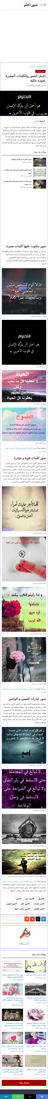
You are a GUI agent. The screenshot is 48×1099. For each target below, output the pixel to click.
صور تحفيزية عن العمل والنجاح (21, 159)
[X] (38, 919)
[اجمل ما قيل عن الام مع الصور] (35, 966)
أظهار (36, 121)
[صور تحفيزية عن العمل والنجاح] (39, 162)
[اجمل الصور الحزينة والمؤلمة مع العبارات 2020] (35, 989)
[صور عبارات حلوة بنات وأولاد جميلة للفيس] (35, 1061)
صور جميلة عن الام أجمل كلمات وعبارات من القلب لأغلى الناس (12, 1000)
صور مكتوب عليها (21, 909)
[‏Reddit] (26, 919)
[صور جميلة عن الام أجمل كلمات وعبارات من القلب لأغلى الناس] (12, 989)
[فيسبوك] (43, 919)
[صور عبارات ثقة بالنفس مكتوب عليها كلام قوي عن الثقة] (12, 966)
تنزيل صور (29, 898)
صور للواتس (38, 909)
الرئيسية (41, 66)
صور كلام (24, 903)
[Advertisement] (24, 36)
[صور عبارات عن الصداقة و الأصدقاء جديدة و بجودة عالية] (12, 1015)
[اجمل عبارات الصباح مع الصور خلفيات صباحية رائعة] (35, 1015)
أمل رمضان (24, 943)
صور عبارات (33, 66)
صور (18, 898)
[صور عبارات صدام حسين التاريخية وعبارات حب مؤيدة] (39, 184)
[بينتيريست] (32, 919)
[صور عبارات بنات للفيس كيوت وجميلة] (35, 1038)
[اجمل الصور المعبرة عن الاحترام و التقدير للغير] (39, 172)
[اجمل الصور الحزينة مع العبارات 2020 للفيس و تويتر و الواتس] (12, 1061)
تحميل (40, 898)
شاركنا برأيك (24, 1083)
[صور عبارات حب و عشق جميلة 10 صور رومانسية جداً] (12, 1038)
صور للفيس (11, 903)
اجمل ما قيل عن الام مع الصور (36, 975)
